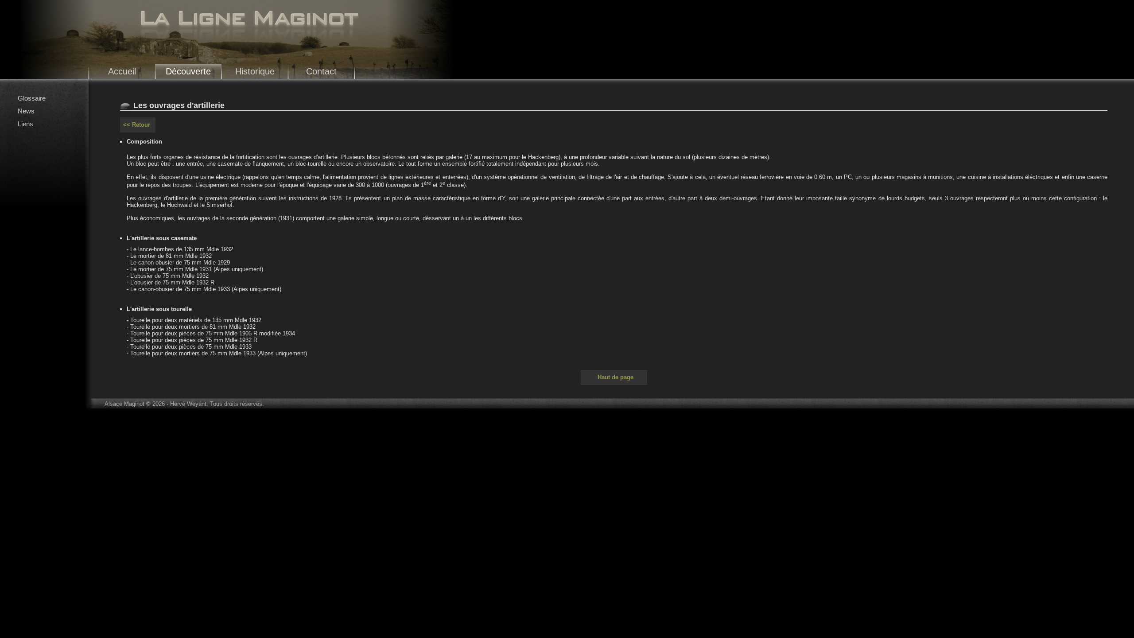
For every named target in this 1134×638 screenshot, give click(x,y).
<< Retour (136, 124)
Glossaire (32, 98)
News (26, 111)
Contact (321, 71)
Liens (25, 124)
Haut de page (615, 377)
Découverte (188, 71)
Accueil (122, 71)
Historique (255, 71)
